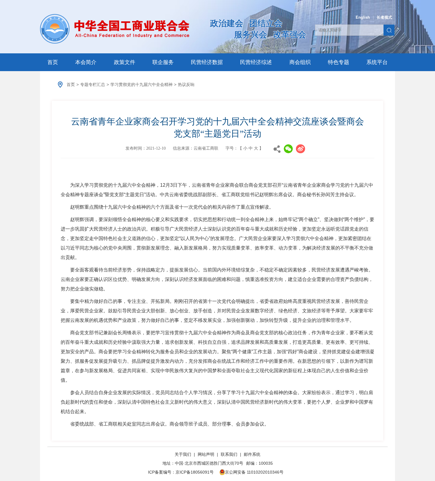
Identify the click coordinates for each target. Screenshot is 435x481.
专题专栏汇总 (92, 84)
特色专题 (338, 62)
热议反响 (186, 84)
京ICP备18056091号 (194, 472)
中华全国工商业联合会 (114, 29)
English (363, 17)
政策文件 (124, 62)
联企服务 (163, 62)
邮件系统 (252, 454)
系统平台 (377, 62)
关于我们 (183, 454)
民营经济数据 (207, 62)
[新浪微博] (300, 148)
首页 (52, 62)
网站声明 (206, 454)
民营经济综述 (256, 62)
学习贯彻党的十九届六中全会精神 (141, 84)
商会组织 (300, 62)
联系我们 (229, 454)
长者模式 (384, 17)
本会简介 (85, 62)
